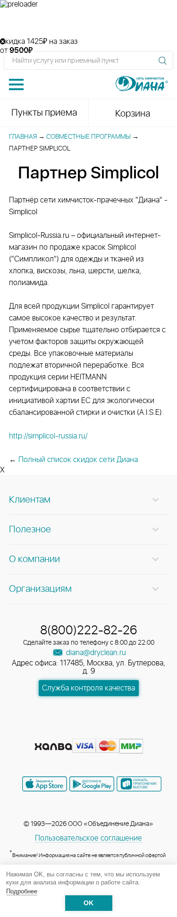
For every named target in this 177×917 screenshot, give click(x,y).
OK (88, 903)
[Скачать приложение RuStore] (139, 783)
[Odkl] (72, 731)
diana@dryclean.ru (95, 652)
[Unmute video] (88, 23)
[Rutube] (89, 731)
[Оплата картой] (53, 747)
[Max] (122, 731)
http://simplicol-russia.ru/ (48, 436)
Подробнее (21, 891)
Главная (23, 137)
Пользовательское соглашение (88, 838)
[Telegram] (106, 731)
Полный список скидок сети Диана (78, 459)
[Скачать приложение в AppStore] (44, 783)
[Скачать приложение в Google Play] (91, 783)
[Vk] (55, 731)
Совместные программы (88, 137)
